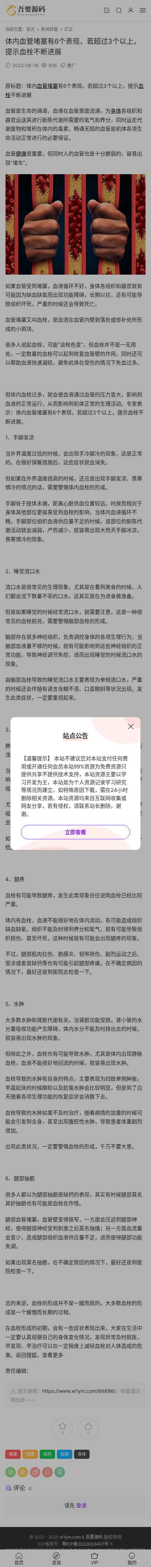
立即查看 (75, 832)
